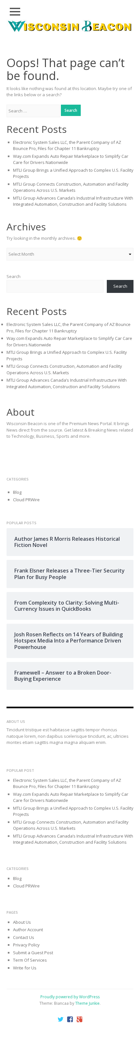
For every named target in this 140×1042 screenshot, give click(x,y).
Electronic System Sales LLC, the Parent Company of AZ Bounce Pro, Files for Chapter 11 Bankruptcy (67, 145)
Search (14, 276)
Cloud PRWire (26, 500)
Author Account (28, 929)
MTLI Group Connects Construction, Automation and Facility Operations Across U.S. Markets (71, 187)
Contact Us (23, 937)
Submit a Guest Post (33, 952)
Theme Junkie (87, 1003)
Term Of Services (30, 960)
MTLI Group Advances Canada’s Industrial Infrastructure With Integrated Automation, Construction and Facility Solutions (73, 201)
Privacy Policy (26, 945)
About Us (22, 922)
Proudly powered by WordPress (70, 997)
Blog (17, 492)
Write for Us (24, 968)
